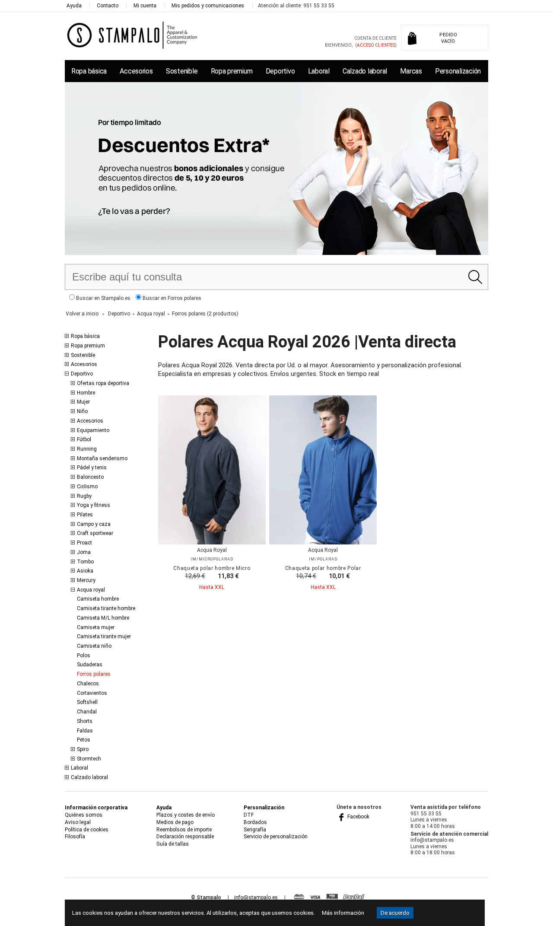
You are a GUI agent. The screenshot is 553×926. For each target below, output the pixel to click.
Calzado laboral (365, 71)
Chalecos (88, 684)
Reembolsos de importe (184, 830)
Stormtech (89, 759)
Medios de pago (175, 822)
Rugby (84, 496)
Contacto (107, 6)
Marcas (411, 71)
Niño (82, 411)
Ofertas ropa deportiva (103, 383)
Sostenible (181, 71)
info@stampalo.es (256, 897)
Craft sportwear (95, 533)
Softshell (87, 702)
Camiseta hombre (98, 599)
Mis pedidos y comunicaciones (208, 6)
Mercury (86, 580)
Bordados (255, 822)
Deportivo (280, 71)
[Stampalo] (132, 35)
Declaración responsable (185, 837)
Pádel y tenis (92, 468)
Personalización (458, 71)
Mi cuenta (144, 6)
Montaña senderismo (102, 458)
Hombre (86, 393)
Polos (83, 655)
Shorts (84, 721)
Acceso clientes (376, 45)
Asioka (85, 571)
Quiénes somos (83, 815)
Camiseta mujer (95, 627)
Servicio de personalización (276, 837)
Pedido (448, 38)
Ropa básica (89, 71)
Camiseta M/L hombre (103, 618)
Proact (84, 543)
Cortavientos (92, 693)
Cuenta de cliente (375, 38)
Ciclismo (87, 487)
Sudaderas (89, 665)
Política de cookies (86, 830)
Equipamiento (93, 430)
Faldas (85, 731)
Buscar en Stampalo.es (102, 298)
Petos (83, 740)
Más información (343, 913)
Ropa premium (232, 71)
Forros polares (94, 674)
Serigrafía (255, 830)
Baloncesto (90, 477)
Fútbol (84, 439)
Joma (84, 552)
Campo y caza (94, 524)
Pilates (85, 515)
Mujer (83, 402)
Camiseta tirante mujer (104, 636)
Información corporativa (96, 808)
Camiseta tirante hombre (106, 608)
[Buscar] (475, 277)
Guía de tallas (172, 844)
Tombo (85, 562)
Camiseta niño (94, 646)
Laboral (319, 71)
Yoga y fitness (93, 505)
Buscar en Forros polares (171, 298)
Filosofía (75, 837)
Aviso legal (78, 822)
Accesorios (136, 71)
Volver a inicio (82, 314)
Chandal (87, 712)
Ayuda (74, 6)
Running (87, 449)
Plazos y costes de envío (185, 815)
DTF (249, 815)
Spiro (83, 749)
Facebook (357, 817)
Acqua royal (91, 590)
